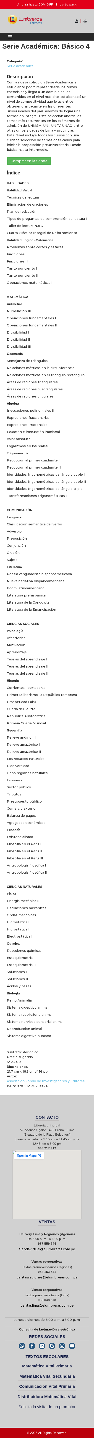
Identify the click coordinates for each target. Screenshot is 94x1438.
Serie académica (20, 66)
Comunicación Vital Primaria (47, 1386)
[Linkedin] (42, 1346)
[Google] (52, 1346)
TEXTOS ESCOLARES (47, 1356)
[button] (10, 36)
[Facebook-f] (32, 1346)
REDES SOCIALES (47, 1336)
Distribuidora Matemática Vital (47, 1396)
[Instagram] (62, 1346)
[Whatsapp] (22, 1346)
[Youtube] (72, 1346)
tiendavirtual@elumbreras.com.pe (47, 1249)
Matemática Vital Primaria (47, 1366)
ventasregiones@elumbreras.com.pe (47, 1277)
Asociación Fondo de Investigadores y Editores (46, 1081)
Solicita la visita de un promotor (47, 1407)
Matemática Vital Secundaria (47, 1376)
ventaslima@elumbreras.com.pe (47, 1305)
